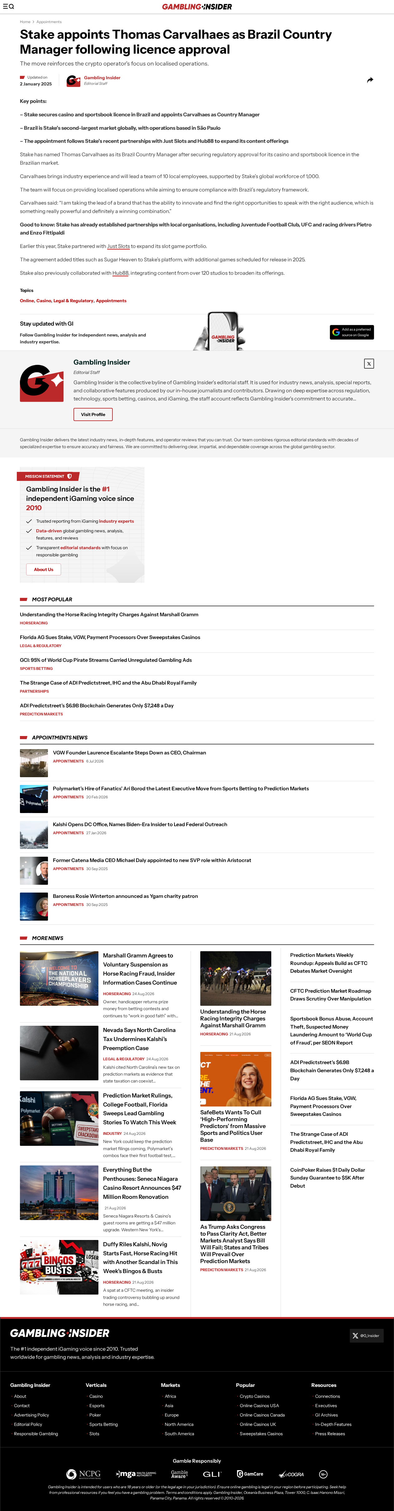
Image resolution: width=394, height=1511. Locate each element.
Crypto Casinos (255, 1396)
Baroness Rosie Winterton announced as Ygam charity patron (125, 896)
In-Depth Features (333, 1424)
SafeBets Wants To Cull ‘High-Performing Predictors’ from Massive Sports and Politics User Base (233, 1126)
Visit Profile (93, 414)
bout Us (43, 569)
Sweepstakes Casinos (261, 1433)
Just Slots (118, 246)
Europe (172, 1415)
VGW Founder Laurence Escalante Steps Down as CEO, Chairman (129, 752)
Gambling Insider (102, 77)
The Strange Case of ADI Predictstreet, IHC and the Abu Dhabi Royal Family (108, 683)
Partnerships (34, 691)
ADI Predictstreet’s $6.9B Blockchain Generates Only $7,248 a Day (97, 705)
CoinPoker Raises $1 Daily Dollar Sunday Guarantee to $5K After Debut (327, 1178)
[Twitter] (369, 364)
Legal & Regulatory (73, 300)
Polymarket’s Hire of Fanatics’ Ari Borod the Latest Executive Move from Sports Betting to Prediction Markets (181, 788)
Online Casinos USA (259, 1405)
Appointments (49, 21)
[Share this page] (370, 80)
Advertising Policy (31, 1415)
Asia (169, 1405)
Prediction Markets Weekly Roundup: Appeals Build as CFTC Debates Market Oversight (329, 963)
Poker (95, 1415)
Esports (97, 1405)
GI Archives (326, 1415)
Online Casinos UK (258, 1424)
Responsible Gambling (36, 1433)
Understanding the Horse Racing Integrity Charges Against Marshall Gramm (109, 614)
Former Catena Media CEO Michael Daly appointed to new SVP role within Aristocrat (152, 860)
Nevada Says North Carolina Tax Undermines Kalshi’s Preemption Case (139, 1039)
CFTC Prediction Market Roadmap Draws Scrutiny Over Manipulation (330, 995)
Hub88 (120, 273)
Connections (327, 1396)
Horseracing (34, 623)
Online (27, 300)
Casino (43, 300)
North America (179, 1424)
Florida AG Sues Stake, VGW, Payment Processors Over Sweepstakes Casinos (110, 637)
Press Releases (330, 1433)
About (20, 1396)
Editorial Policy (28, 1424)
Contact (22, 1405)
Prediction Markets (41, 714)
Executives (326, 1405)
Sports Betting (36, 668)
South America (179, 1433)
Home (25, 21)
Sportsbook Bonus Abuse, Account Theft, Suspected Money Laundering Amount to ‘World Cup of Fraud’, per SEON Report (331, 1030)
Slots (94, 1433)
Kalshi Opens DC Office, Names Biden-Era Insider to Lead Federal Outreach (140, 824)
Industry (112, 1133)
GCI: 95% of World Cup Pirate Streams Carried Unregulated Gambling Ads (106, 660)
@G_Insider (369, 1335)
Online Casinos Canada (262, 1415)
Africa (170, 1396)
